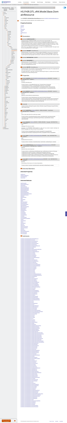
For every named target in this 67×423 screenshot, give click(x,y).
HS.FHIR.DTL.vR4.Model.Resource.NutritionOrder (29, 347)
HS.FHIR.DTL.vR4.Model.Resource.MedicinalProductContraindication (32, 333)
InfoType (6, 101)
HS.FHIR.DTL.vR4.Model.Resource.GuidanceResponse (30, 305)
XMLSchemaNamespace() (25, 231)
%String (33, 110)
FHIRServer (7, 90)
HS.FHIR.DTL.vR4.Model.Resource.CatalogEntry (28, 255)
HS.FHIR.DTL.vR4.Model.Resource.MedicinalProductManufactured (32, 338)
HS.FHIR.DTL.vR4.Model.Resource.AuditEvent (28, 246)
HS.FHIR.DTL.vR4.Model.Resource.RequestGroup (29, 370)
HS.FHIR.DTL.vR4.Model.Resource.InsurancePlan (29, 313)
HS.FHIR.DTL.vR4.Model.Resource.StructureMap (29, 386)
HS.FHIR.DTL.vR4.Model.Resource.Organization (29, 353)
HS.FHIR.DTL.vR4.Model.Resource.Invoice (28, 315)
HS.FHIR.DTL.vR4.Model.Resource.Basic (27, 248)
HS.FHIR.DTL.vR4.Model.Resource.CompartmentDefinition (30, 265)
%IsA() (22, 198)
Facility (6, 91)
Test (5, 117)
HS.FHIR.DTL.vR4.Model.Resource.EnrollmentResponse (30, 291)
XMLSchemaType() (24, 232)
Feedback (66, 214)
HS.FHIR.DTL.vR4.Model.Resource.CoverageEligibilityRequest (31, 273)
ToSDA (9, 38)
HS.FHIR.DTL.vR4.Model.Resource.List (27, 318)
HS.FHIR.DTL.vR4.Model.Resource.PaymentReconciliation (30, 358)
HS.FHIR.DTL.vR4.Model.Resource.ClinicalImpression (29, 261)
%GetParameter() (23, 197)
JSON (6, 104)
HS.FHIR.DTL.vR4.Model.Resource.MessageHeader (29, 344)
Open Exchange (40, 2)
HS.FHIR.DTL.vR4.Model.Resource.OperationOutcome (30, 352)
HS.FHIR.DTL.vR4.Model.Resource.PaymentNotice (29, 357)
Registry (6, 112)
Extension (13, 53)
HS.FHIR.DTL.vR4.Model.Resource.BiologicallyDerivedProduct (31, 249)
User (5, 123)
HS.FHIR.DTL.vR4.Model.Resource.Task (27, 399)
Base (32, 4)
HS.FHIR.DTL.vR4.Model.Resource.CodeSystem (28, 262)
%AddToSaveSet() (23, 183)
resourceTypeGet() (24, 233)
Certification (55, 2)
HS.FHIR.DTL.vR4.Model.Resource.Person (28, 359)
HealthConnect (7, 97)
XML (5, 125)
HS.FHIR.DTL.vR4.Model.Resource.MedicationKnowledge (30, 327)
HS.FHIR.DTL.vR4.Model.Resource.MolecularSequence (30, 345)
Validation (8, 80)
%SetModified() (23, 208)
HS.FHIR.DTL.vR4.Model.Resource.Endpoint (28, 289)
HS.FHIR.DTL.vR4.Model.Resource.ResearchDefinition (30, 371)
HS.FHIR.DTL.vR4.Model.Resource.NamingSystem (29, 346)
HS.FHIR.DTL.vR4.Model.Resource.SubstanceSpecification (30, 396)
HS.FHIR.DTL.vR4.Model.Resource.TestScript (28, 403)
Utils (8, 42)
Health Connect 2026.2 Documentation (6, 421)
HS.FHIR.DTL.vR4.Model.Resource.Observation (28, 349)
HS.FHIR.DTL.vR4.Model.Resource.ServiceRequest (29, 380)
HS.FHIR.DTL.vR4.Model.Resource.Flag (27, 300)
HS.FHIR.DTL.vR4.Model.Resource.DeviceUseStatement (30, 282)
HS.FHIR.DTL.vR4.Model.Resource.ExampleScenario (29, 297)
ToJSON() (22, 219)
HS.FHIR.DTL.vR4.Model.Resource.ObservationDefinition (30, 350)
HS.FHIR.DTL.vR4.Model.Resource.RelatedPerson (29, 369)
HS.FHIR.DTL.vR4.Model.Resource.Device (27, 277)
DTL (27, 4)
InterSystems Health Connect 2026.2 (6, 4)
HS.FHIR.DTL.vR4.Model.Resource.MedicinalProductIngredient (31, 336)
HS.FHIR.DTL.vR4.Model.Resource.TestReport (28, 401)
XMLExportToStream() (24, 226)
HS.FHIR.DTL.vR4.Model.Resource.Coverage (28, 272)
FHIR (25, 4)
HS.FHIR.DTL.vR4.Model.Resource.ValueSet (28, 404)
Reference (13, 57)
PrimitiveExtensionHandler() (25, 218)
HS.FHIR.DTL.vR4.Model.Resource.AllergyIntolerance (29, 243)
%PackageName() (23, 205)
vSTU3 (9, 65)
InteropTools (7, 102)
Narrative (13, 56)
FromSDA (9, 32)
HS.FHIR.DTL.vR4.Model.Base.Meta (35, 135)
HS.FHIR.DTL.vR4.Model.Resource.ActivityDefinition (29, 241)
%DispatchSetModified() (25, 192)
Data (5, 24)
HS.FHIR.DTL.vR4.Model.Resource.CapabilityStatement (30, 251)
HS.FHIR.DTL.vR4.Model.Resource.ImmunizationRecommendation (32, 311)
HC (5, 94)
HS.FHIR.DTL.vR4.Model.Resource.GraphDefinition (29, 303)
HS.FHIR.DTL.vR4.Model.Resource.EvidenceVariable (29, 296)
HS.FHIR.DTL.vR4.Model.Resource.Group (27, 304)
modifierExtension (24, 32)
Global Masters (47, 2)
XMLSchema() (23, 230)
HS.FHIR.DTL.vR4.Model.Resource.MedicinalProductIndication (31, 334)
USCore (9, 39)
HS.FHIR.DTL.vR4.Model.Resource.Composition (28, 266)
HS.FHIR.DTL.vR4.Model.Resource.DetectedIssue (29, 276)
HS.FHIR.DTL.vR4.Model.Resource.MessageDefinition (30, 343)
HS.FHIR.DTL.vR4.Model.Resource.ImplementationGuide (30, 312)
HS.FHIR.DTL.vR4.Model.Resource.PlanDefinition (29, 360)
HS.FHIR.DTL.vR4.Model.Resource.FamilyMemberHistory (30, 299)
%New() (22, 200)
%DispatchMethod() (24, 191)
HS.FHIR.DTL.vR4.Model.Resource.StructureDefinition (30, 385)
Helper (7, 68)
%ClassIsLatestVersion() (25, 184)
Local (6, 105)
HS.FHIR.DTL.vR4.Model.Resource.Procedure (28, 364)
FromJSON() (23, 211)
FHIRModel (7, 87)
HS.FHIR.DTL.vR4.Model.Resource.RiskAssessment (29, 376)
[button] (21, 36)
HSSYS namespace (20, 4)
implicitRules (23, 29)
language (22, 30)
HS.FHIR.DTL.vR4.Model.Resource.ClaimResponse (29, 259)
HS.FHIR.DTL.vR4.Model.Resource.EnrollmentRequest (30, 290)
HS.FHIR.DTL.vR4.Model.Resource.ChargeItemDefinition (30, 257)
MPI (5, 106)
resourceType (23, 177)
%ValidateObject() (24, 210)
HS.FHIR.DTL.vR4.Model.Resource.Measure (28, 320)
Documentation (26, 2)
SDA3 (9, 35)
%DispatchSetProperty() (25, 194)
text (21, 33)
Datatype (12, 60)
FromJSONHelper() (24, 214)
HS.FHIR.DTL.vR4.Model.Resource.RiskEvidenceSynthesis (30, 377)
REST (7, 71)
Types (6, 120)
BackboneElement (14, 49)
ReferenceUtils (8, 72)
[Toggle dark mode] (64, 7)
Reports (6, 113)
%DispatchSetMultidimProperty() (26, 193)
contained (22, 25)
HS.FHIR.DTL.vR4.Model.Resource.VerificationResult (29, 405)
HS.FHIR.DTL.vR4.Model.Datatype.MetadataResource (29, 238)
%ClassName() (23, 185)
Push (6, 109)
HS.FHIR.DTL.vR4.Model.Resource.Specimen (28, 383)
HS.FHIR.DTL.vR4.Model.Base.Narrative (36, 159)
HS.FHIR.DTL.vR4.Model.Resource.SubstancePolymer (29, 391)
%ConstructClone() (24, 186)
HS (3, 14)
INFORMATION (5, 128)
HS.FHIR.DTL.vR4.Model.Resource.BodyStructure (29, 250)
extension (22, 26)
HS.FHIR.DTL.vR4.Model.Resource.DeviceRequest (29, 280)
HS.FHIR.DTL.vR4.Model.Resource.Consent (28, 270)
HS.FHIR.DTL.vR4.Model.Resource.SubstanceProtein (29, 392)
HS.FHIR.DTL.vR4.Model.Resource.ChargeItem (28, 256)
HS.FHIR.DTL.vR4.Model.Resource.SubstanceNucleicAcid (30, 390)
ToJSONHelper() (23, 220)
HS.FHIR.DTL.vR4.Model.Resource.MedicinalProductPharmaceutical (32, 340)
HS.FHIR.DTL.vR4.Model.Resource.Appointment (29, 244)
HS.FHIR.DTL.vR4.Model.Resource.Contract (28, 271)
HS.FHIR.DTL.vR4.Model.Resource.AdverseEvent (29, 242)
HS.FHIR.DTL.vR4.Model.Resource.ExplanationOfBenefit (30, 298)
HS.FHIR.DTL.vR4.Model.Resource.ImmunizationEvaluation (30, 310)
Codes (6, 21)
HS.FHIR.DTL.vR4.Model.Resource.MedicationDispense (30, 326)
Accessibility (61, 421)
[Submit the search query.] (54, 8)
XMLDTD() (22, 224)
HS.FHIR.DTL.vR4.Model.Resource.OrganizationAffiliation (30, 354)
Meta (12, 54)
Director (5, 25)
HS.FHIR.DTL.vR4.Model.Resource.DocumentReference (30, 285)
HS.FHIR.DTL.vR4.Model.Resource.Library (28, 316)
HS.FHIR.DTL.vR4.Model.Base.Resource (51, 18)
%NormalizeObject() (24, 201)
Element (12, 51)
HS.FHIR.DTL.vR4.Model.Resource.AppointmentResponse (30, 245)
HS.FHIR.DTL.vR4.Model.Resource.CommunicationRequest (30, 264)
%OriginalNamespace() (24, 204)
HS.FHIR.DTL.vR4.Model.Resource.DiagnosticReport (29, 283)
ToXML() (22, 221)
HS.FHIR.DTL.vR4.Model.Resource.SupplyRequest (29, 398)
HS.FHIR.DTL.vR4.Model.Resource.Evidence (28, 295)
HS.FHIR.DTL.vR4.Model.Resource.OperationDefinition (30, 351)
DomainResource (36, 4)
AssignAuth (7, 17)
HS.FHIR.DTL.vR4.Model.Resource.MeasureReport (29, 322)
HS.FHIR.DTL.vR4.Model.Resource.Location (28, 319)
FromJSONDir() (23, 212)
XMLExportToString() (24, 227)
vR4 (28, 4)
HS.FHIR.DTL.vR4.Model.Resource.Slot (27, 381)
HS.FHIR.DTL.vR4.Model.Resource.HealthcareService (29, 306)
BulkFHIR (6, 20)
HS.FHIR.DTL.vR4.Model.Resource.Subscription (28, 387)
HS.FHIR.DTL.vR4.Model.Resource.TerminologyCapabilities (30, 400)
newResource (23, 174)
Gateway (6, 93)
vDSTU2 (9, 43)
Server (7, 73)
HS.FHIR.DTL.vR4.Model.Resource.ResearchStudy (29, 373)
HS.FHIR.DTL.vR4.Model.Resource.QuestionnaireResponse (30, 367)
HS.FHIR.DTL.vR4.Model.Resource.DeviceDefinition (29, 278)
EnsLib (4, 12)
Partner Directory (62, 2)
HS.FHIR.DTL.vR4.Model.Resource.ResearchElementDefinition (31, 372)
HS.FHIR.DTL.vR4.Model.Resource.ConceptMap (28, 268)
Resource (13, 58)
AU (5, 16)
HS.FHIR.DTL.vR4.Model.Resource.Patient (28, 356)
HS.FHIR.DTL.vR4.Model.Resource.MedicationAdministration (31, 325)
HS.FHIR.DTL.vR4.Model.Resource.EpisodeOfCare (29, 292)
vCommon (8, 82)
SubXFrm (9, 36)
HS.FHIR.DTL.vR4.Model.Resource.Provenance (28, 365)
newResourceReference (24, 175)
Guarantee (56, 421)
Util (5, 124)
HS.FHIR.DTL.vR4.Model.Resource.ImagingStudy (29, 307)
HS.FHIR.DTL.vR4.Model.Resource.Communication (29, 263)
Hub (5, 98)
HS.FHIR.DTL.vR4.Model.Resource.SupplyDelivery (29, 397)
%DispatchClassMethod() (25, 187)
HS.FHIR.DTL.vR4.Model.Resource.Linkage (28, 317)
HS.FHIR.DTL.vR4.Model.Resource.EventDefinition (29, 293)
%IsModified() (23, 199)
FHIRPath (6, 88)
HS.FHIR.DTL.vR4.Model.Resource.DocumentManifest (30, 284)
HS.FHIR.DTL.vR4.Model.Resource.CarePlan (28, 252)
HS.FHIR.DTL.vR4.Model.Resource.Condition (28, 269)
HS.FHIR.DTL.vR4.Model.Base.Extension (40, 91)
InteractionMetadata (9, 69)
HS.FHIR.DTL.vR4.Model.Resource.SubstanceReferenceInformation (32, 393)
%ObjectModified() (24, 203)
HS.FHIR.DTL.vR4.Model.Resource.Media (27, 323)
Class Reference (14, 4)
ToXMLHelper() (23, 223)
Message (6, 108)
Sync (5, 116)
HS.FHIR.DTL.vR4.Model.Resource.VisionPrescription (29, 406)
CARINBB (9, 31)
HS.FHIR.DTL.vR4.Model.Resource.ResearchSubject (29, 374)
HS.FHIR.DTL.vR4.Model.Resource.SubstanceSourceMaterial (31, 394)
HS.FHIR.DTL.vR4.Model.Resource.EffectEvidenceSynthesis (30, 286)
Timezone (6, 119)
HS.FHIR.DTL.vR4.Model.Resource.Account (28, 239)
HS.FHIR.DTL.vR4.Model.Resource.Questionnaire (29, 366)
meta (21, 31)
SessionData (8, 76)
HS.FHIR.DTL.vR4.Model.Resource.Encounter (28, 288)
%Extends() (22, 196)
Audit (6, 19)
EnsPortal (5, 13)
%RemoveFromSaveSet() (25, 206)
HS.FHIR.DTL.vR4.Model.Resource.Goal (27, 302)
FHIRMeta (6, 86)
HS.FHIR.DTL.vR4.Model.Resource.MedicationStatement (30, 330)
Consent (6, 23)
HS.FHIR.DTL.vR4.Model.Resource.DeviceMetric (29, 279)
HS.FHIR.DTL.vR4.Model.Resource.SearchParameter (29, 379)
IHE (5, 99)
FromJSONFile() (23, 213)
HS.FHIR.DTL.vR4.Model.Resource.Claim (27, 258)
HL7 (5, 95)
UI (5, 121)
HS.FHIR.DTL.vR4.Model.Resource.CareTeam (28, 253)
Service (7, 75)
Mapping (9, 34)
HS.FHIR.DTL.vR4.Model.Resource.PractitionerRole (29, 363)
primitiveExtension (24, 176)
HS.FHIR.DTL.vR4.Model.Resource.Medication (28, 324)
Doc (5, 27)
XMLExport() (23, 225)
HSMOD (4, 127)
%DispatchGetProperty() (25, 190)
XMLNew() (22, 228)
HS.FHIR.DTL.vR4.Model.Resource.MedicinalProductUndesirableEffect (32, 342)
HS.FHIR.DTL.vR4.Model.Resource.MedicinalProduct (29, 331)
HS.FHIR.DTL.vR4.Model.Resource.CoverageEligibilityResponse (31, 275)
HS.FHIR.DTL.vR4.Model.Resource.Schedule (28, 378)
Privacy (50, 421)
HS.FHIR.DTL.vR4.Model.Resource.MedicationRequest (30, 329)
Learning (19, 2)
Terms (53, 421)
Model (30, 4)
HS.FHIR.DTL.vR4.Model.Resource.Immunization (29, 309)
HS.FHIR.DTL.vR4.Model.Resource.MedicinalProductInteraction (31, 337)
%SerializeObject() (24, 207)
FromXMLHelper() (24, 217)
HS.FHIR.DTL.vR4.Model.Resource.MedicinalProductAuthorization (32, 332)
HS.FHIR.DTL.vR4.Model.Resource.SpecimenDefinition (30, 384)
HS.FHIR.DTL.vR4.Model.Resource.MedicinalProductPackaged (31, 339)
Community (33, 2)
